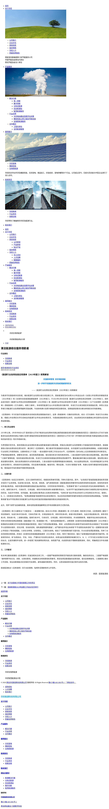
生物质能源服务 (20, 121)
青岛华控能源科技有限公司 (16, 682)
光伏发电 (12, 163)
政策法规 (12, 216)
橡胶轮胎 (12, 166)
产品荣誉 (17, 245)
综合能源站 (18, 109)
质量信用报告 (14, 53)
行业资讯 (12, 214)
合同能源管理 (19, 129)
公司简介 (12, 40)
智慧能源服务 (19, 111)
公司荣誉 (17, 242)
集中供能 (17, 103)
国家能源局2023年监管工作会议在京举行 (23, 587)
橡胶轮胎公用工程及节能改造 (25, 119)
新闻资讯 (8, 180)
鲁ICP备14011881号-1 (57, 682)
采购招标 (8, 687)
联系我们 (8, 225)
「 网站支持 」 (70, 682)
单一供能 (17, 101)
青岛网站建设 (6, 806)
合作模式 (12, 124)
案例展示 (8, 132)
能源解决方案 (10, 778)
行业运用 (12, 114)
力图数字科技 (16, 806)
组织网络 (12, 48)
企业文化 (12, 43)
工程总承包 (18, 126)
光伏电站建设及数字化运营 (24, 116)
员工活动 (17, 255)
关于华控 (8, 8)
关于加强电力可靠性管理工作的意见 (21, 583)
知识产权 (17, 247)
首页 (7, 6)
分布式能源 (18, 106)
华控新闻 (12, 211)
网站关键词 (5, 773)
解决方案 (12, 98)
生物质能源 (13, 168)
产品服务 (8, 67)
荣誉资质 (12, 45)
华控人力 (12, 50)
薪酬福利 (17, 260)
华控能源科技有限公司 (11, 696)
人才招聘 (17, 257)
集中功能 (8, 786)
